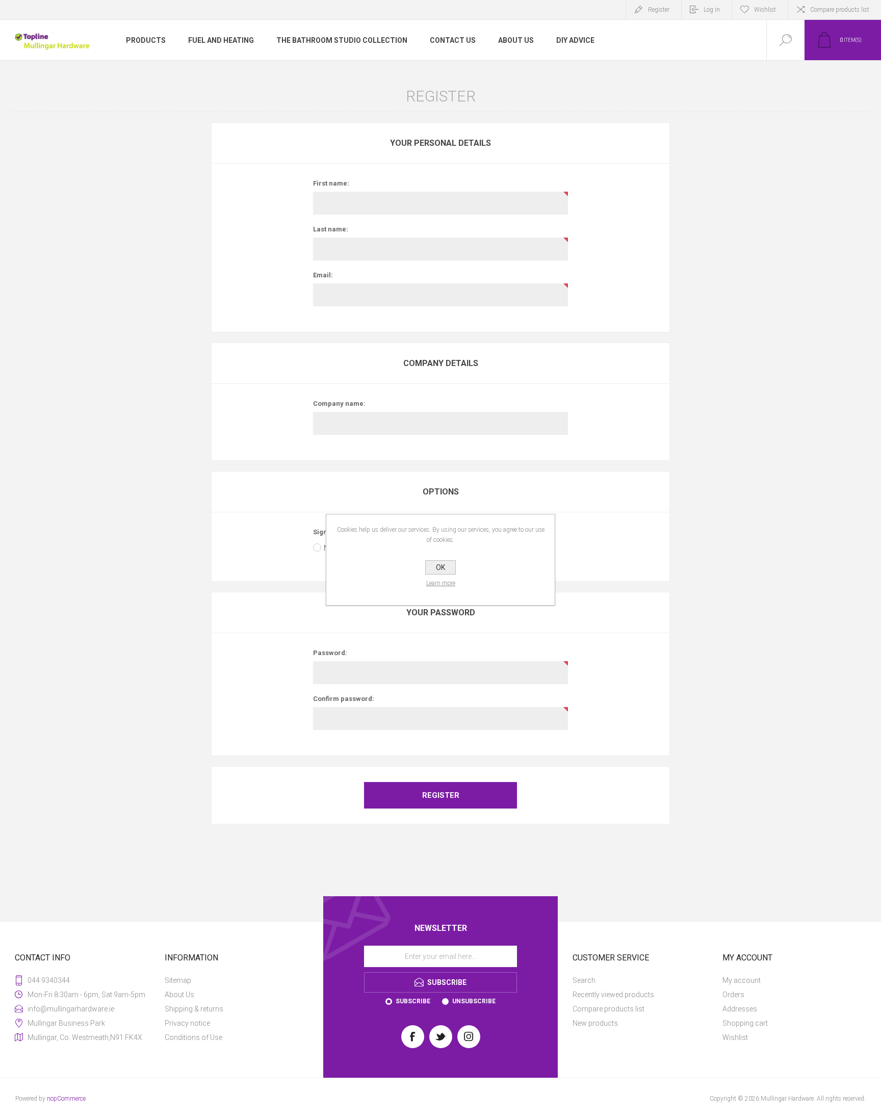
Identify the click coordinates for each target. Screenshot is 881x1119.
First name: (331, 183)
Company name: (339, 403)
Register (658, 9)
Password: (330, 653)
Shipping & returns (194, 1009)
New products (595, 1023)
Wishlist (735, 1037)
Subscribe (413, 1001)
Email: (323, 275)
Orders (733, 995)
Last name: (330, 229)
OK (440, 567)
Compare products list (839, 9)
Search (584, 980)
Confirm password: (343, 698)
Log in (712, 9)
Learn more (440, 583)
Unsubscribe (474, 1001)
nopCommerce (66, 1098)
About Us (179, 995)
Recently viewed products (613, 995)
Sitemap (178, 980)
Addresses (739, 1009)
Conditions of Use (193, 1037)
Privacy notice (187, 1023)
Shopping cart (745, 1023)
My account (741, 980)
